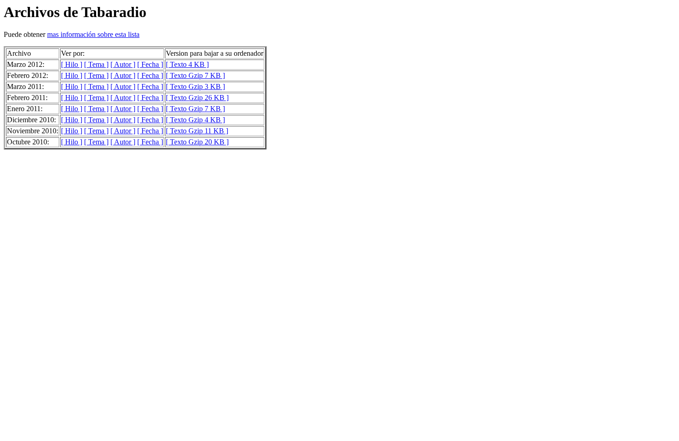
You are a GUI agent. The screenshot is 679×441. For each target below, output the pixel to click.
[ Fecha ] (150, 64)
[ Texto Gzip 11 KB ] (197, 131)
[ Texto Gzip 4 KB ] (195, 120)
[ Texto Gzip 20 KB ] (197, 142)
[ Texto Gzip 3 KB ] (195, 86)
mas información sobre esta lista (93, 34)
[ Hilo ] (71, 64)
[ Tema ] (96, 64)
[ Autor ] (122, 64)
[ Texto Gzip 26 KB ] (197, 97)
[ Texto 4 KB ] (187, 64)
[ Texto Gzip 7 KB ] (195, 75)
